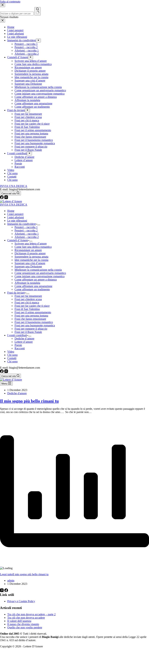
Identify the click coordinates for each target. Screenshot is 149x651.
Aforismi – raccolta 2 (27, 237)
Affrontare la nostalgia (27, 282)
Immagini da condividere (21, 223)
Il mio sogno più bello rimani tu (29, 401)
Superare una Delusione (28, 266)
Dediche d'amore (17, 393)
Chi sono (12, 354)
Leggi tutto (24, 574)
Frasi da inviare (16, 292)
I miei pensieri (15, 214)
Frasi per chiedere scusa (28, 299)
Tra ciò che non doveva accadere (26, 617)
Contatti (11, 358)
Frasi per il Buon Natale (28, 332)
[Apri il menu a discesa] (38, 224)
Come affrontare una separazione (33, 286)
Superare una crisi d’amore (30, 263)
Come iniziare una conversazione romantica (40, 276)
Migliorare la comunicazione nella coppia (38, 269)
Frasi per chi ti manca (27, 302)
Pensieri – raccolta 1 (26, 227)
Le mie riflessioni (17, 220)
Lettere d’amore (24, 341)
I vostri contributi (17, 335)
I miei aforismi (15, 217)
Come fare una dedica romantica (33, 246)
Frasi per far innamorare (28, 295)
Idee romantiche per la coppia (31, 259)
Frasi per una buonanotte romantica (35, 325)
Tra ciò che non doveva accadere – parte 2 (31, 614)
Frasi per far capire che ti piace (32, 305)
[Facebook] (2, 198)
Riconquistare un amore (28, 250)
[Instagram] (6, 198)
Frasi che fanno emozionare (30, 318)
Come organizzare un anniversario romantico (40, 273)
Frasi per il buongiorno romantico (34, 322)
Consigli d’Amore (17, 240)
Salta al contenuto (10, 1)
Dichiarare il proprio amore (30, 253)
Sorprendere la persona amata (31, 256)
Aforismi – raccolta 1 (27, 233)
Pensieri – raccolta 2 (26, 230)
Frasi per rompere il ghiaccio (31, 328)
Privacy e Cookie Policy (21, 601)
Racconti (20, 348)
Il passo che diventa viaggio (23, 624)
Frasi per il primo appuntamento (33, 312)
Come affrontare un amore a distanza (36, 279)
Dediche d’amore (24, 338)
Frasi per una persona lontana (31, 315)
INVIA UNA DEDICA (13, 204)
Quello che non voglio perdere (24, 627)
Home (10, 210)
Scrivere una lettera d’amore (31, 243)
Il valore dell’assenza (19, 620)
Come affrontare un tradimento (32, 289)
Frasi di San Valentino (27, 309)
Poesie (18, 345)
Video (10, 351)
